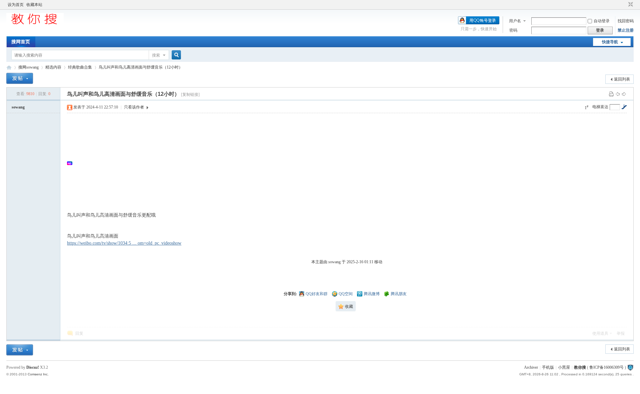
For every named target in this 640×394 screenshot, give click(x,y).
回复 (79, 333)
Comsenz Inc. (38, 374)
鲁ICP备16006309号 (606, 367)
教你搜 (580, 367)
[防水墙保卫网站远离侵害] (630, 367)
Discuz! (32, 367)
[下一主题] (624, 94)
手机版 (548, 367)
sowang (18, 107)
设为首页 (16, 4)
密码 (513, 30)
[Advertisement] (274, 163)
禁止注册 (626, 30)
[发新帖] (19, 78)
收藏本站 (34, 4)
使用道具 (600, 333)
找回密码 (626, 21)
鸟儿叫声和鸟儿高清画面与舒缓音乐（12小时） (141, 67)
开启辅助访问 (624, 5)
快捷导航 (610, 42)
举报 (621, 333)
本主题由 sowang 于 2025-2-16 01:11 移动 (346, 262)
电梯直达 (600, 106)
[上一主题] (617, 94)
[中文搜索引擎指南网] (35, 24)
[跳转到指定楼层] (624, 106)
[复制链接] (190, 94)
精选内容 (53, 67)
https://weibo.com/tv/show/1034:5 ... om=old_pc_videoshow (124, 243)
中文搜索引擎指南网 (9, 67)
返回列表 (622, 79)
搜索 (156, 55)
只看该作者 (134, 107)
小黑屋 (564, 367)
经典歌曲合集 (80, 67)
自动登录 (602, 21)
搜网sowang (28, 67)
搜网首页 (20, 41)
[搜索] (175, 55)
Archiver (531, 367)
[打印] (611, 94)
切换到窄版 (630, 5)
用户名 (515, 21)
